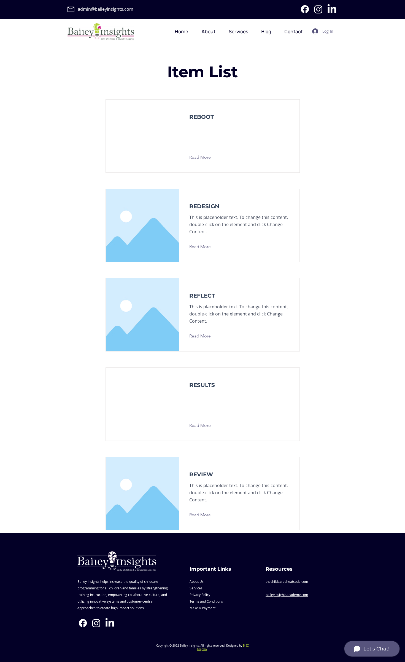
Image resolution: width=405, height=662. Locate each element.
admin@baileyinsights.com (105, 9)
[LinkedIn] (331, 9)
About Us (197, 581)
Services (196, 588)
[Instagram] (318, 9)
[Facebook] (304, 9)
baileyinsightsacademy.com (287, 594)
